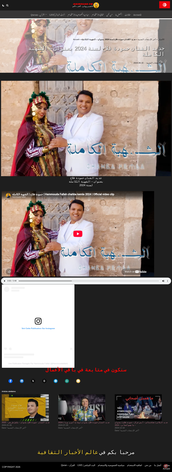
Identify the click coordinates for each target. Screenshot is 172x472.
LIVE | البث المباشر (57, 14)
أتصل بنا (118, 14)
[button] (7, 5)
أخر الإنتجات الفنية (147, 39)
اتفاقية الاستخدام (98, 14)
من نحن (109, 14)
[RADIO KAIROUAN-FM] (86, 5)
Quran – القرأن (68, 465)
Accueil (137, 14)
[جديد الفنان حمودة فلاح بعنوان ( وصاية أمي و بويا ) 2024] (85, 407)
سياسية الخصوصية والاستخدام (78, 14)
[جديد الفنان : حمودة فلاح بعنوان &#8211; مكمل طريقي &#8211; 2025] (28, 407)
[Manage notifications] (166, 466)
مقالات (128, 14)
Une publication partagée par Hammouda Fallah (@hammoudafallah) (38, 363)
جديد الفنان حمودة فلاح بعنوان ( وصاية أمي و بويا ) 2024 (84, 422)
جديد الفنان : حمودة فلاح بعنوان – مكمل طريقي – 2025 (26, 422)
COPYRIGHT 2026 (11, 467)
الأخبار (161, 39)
